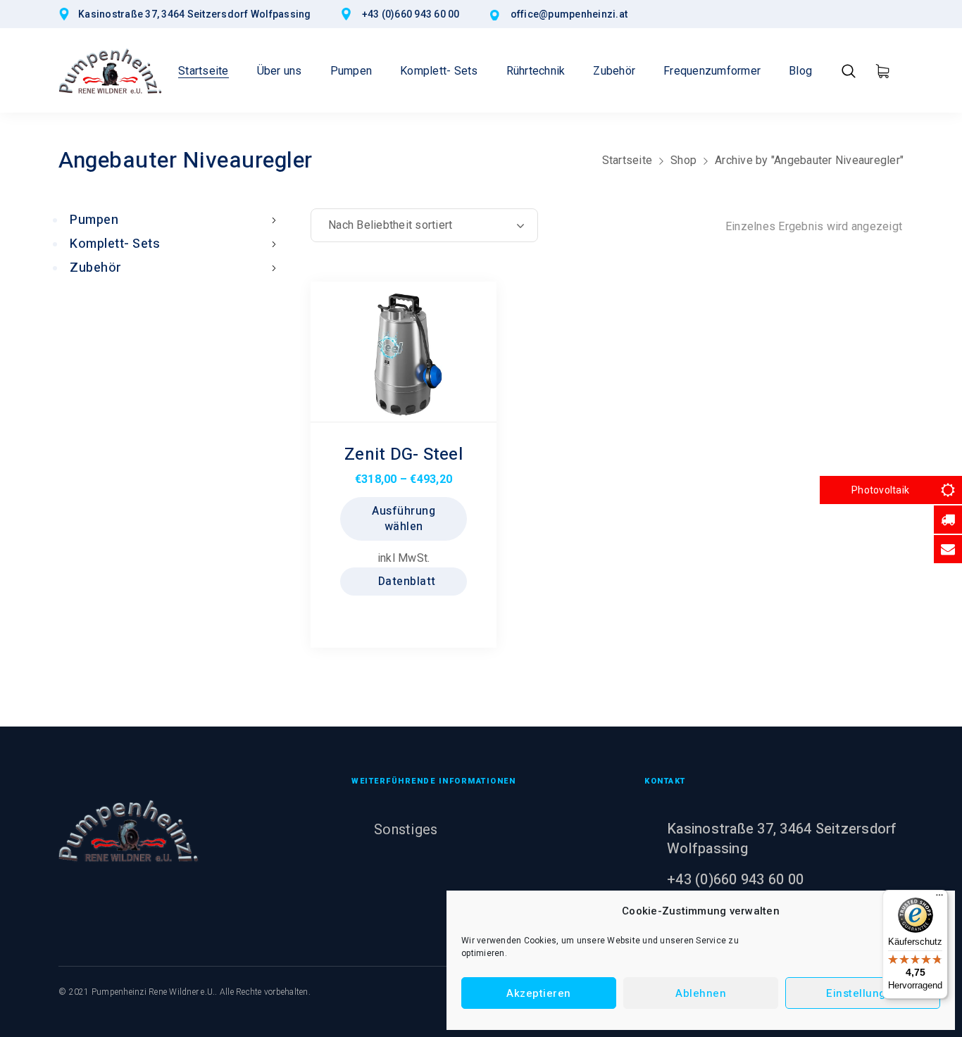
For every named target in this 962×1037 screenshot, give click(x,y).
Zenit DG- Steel (403, 454)
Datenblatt (405, 581)
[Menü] (939, 898)
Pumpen (94, 220)
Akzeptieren (538, 993)
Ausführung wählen (403, 519)
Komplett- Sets (115, 243)
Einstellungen (862, 993)
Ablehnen (700, 993)
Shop (683, 160)
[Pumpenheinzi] (110, 70)
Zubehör (96, 267)
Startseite (627, 160)
